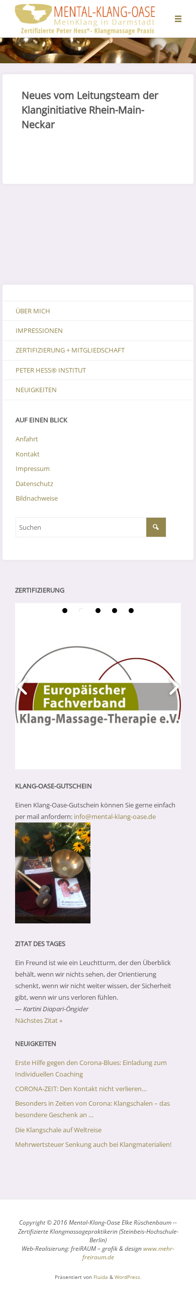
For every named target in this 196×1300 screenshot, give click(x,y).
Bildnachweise (37, 498)
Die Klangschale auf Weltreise (58, 1129)
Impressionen (39, 330)
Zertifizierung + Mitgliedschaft (70, 349)
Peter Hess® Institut (51, 370)
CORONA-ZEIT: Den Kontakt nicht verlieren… (81, 1088)
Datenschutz (34, 483)
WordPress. (128, 1276)
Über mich (33, 310)
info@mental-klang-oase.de (115, 816)
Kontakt (28, 453)
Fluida (100, 1276)
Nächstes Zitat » (38, 1020)
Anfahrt (27, 438)
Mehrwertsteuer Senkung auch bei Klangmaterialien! (93, 1144)
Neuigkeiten (36, 389)
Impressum (33, 468)
